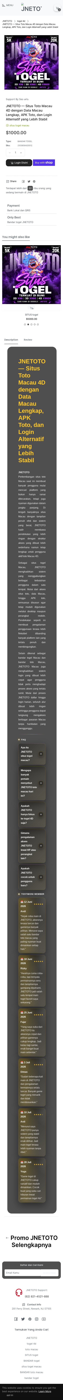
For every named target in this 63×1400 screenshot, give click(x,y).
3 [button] (31, 324)
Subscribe (49, 1273)
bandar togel (31, 1377)
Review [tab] (28, 339)
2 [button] (28, 324)
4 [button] (34, 324)
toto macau (31, 1349)
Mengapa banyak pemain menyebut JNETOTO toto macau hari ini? (29, 783)
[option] (31, 286)
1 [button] (25, 324)
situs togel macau (31, 1366)
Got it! (10, 1395)
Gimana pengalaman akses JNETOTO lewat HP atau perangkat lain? (28, 846)
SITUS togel (31, 1354)
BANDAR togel (32, 1360)
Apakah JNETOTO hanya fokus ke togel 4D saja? (28, 814)
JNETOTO (7, 21)
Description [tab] (11, 339)
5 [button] (38, 324)
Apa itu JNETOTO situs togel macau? (26, 753)
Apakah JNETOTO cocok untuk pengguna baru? (28, 877)
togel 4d (21, 21)
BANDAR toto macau (31, 1372)
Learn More (45, 1391)
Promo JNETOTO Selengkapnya (33, 1241)
